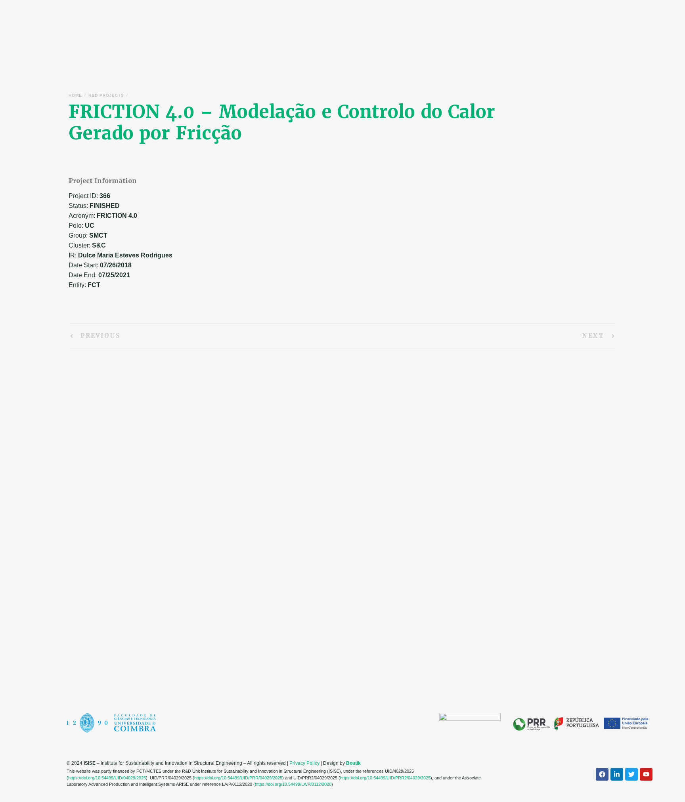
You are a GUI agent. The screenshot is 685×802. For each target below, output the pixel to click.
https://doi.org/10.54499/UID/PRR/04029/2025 (238, 777)
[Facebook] (602, 774)
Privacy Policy (304, 763)
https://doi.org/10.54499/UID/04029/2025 (107, 777)
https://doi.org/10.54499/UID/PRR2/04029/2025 (385, 777)
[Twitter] (631, 774)
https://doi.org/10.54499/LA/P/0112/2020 (293, 784)
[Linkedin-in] (616, 774)
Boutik (353, 763)
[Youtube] (646, 774)
